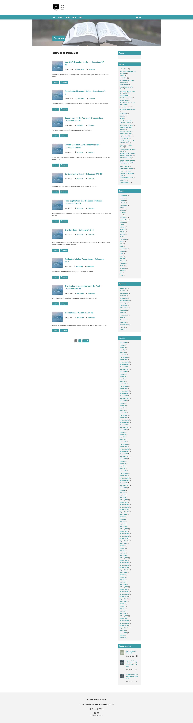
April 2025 (123, 381)
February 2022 (124, 473)
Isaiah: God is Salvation (126, 125)
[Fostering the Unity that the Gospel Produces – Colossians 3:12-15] (57, 208)
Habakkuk (122, 116)
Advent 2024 (123, 78)
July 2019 (122, 546)
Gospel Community (125, 107)
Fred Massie (123, 305)
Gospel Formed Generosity (127, 109)
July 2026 (122, 345)
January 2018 (123, 589)
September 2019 (124, 541)
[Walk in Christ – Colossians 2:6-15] (57, 320)
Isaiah (121, 241)
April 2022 (123, 468)
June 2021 (123, 490)
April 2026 (123, 352)
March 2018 (123, 584)
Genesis (122, 229)
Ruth (121, 273)
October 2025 (124, 367)
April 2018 (123, 582)
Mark (121, 256)
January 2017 (123, 618)
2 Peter (122, 207)
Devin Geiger (123, 303)
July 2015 (122, 635)
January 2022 (123, 475)
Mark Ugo (122, 317)
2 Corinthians (123, 205)
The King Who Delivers (126, 177)
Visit (53, 17)
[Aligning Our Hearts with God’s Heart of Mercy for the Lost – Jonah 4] (122, 663)
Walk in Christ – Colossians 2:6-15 (79, 313)
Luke (121, 253)
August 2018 (123, 572)
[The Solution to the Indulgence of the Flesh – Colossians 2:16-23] (57, 293)
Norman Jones (124, 320)
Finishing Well (124, 95)
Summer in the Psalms (126, 168)
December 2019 (124, 533)
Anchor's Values (124, 84)
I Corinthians (123, 239)
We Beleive (123, 180)
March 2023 (123, 442)
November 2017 (124, 594)
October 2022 (124, 454)
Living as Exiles (124, 138)
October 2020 (124, 509)
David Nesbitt (123, 298)
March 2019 (123, 555)
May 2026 (122, 350)
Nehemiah (123, 261)
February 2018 (124, 587)
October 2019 (124, 538)
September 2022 (124, 456)
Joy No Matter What (125, 136)
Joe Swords (80, 98)
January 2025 (123, 388)
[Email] (140, 17)
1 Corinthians (123, 69)
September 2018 (124, 570)
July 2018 (122, 575)
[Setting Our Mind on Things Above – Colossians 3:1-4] (57, 267)
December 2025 (124, 362)
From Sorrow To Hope (126, 98)
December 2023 (124, 420)
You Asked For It (124, 182)
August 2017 (123, 601)
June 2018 (123, 577)
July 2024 (122, 403)
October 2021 (124, 483)
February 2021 (124, 500)
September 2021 (124, 485)
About (74, 17)
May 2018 (122, 579)
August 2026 (123, 342)
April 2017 (123, 611)
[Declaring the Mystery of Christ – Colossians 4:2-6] (57, 99)
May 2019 (122, 550)
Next (85, 341)
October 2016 (124, 625)
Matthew (122, 258)
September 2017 (124, 599)
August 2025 (123, 371)
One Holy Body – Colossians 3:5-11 (79, 230)
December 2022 (124, 449)
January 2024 (123, 417)
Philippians (123, 263)
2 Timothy (123, 212)
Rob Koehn (123, 322)
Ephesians (123, 222)
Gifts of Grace (124, 100)
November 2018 (124, 565)
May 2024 (122, 408)
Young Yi (122, 329)
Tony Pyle (122, 327)
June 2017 (123, 606)
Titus (121, 275)
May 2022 (122, 466)
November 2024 (124, 393)
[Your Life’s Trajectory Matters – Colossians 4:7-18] (57, 69)
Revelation (123, 268)
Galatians (122, 227)
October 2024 (124, 396)
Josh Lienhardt (124, 315)
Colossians (92, 69)
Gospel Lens (123, 113)
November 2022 (124, 451)
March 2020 (123, 526)
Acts (121, 215)
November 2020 (124, 507)
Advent (122, 75)
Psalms (122, 265)
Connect (60, 17)
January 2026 (123, 359)
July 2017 (122, 604)
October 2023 (124, 425)
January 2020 (123, 531)
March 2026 (123, 355)
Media (68, 17)
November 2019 (124, 536)
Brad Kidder (123, 291)
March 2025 (123, 384)
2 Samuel (122, 210)
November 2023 (124, 422)
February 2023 (124, 444)
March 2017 (123, 613)
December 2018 (124, 562)
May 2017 (122, 608)
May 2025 (122, 379)
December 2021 (124, 478)
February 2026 (124, 357)
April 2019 (123, 553)
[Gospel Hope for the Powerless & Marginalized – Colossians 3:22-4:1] (57, 126)
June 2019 (123, 548)
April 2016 (123, 630)
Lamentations (124, 249)
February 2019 (124, 558)
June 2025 (123, 376)
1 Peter (122, 198)
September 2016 (124, 628)
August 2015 (123, 633)
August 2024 (123, 400)
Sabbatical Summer (125, 158)
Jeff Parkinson (124, 308)
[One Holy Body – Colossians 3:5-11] (57, 238)
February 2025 (124, 386)
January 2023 (123, 446)
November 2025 (124, 364)
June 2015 (123, 637)
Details (56, 82)
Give (80, 17)
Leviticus (122, 251)
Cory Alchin (123, 295)
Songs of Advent (124, 166)
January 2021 (123, 502)
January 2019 (123, 560)
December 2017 (124, 591)
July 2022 (122, 461)
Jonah (121, 246)
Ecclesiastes (123, 220)
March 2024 (123, 413)
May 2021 (122, 492)
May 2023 (122, 437)
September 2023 (124, 427)
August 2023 (123, 429)
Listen (65, 82)
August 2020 (123, 514)
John (121, 244)
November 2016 (124, 623)
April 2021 (123, 495)
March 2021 (123, 497)
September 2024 (124, 398)
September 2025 (124, 369)
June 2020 (123, 519)
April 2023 (123, 439)
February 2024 (124, 415)
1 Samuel (122, 200)
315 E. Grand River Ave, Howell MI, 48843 (96, 704)
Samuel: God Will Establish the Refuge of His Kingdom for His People (127, 162)
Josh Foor (123, 312)
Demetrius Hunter (125, 300)
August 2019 (123, 543)
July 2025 (122, 374)
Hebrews (122, 234)
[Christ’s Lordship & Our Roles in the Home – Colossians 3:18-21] (57, 152)
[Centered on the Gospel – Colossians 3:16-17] (57, 182)
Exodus (122, 224)
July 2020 (122, 517)
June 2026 (123, 347)
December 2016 (124, 620)
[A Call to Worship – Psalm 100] (122, 654)
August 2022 (123, 458)
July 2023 (122, 432)
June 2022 (123, 463)
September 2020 (124, 512)
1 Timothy (123, 203)
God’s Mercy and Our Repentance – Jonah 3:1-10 (132, 676)
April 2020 (123, 524)
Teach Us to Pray (125, 171)
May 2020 (122, 521)
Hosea (122, 118)
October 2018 (124, 567)
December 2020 (124, 504)
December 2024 (124, 391)
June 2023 (123, 434)
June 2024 (123, 405)
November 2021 (124, 480)
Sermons (59, 38)
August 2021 (123, 487)
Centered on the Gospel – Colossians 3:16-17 (83, 174)
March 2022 (123, 471)
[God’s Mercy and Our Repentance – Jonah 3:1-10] (122, 677)
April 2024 (123, 410)
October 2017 (124, 596)
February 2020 (124, 529)
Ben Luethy (80, 69)
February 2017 (124, 616)
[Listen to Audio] (137, 656)
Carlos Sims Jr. (124, 293)
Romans (122, 270)
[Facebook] (137, 17)
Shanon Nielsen (124, 324)
